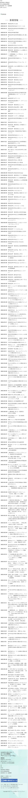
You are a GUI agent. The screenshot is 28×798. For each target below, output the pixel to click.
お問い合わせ (3, 7)
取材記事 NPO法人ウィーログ (15, 239)
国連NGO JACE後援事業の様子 (16, 401)
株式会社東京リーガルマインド (7, 761)
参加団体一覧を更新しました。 (16, 348)
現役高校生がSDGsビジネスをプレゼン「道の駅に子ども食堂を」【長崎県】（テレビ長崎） (17, 684)
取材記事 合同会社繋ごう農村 (15, 107)
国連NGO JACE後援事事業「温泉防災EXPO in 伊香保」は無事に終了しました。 (17, 386)
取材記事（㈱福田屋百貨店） (15, 277)
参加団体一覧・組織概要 (6, 5)
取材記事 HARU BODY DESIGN (16, 188)
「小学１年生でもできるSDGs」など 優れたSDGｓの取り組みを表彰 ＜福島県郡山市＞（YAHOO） (18, 670)
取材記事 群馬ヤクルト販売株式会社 (17, 177)
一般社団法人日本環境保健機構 (7, 762)
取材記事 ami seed (13, 23)
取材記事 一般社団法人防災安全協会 (17, 212)
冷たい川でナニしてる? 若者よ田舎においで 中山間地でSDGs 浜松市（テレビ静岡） (17, 581)
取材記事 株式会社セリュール (15, 135)
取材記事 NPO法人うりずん (15, 122)
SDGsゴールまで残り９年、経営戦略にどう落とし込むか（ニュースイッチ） (17, 699)
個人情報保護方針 (5, 777)
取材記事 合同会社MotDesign (15, 173)
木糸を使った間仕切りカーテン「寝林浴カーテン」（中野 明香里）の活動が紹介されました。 (17, 528)
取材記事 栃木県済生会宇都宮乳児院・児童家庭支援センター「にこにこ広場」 (17, 94)
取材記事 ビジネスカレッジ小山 (16, 205)
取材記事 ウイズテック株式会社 (16, 116)
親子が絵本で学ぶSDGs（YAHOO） (17, 730)
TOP (1, 1)
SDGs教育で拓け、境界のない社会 (16, 631)
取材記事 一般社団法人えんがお (16, 128)
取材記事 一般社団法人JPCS (15, 254)
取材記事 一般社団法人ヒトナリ (16, 104)
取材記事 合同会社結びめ (14, 203)
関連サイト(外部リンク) (6, 776)
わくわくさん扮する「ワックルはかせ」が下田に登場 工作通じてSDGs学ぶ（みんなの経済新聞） (17, 466)
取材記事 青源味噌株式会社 (15, 70)
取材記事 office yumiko (14, 82)
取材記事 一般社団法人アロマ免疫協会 (17, 175)
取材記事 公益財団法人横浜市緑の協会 (17, 47)
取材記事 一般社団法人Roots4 (15, 75)
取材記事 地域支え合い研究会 (15, 162)
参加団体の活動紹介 (5, 2)
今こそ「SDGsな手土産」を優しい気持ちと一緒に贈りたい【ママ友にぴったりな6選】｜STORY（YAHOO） (17, 570)
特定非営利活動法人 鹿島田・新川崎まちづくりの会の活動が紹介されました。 (17, 377)
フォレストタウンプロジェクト (16, 740)
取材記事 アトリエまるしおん (15, 229)
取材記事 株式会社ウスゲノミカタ (16, 26)
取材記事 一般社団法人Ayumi (15, 79)
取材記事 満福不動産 (13, 32)
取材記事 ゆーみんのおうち (15, 190)
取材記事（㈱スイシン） (14, 283)
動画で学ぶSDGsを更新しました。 (16, 394)
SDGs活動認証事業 (4, 4)
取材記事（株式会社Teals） (15, 274)
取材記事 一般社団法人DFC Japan (16, 197)
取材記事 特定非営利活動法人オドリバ (17, 39)
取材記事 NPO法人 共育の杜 (15, 160)
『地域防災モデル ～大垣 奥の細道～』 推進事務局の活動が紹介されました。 (17, 488)
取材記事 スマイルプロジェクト (16, 113)
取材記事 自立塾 (12, 226)
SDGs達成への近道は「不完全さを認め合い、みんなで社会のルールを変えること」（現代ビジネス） (17, 690)
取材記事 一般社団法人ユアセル (16, 72)
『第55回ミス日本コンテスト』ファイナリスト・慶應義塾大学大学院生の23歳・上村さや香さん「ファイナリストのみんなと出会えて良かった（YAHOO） (17, 597)
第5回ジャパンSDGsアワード (15, 703)
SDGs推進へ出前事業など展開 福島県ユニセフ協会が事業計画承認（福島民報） (17, 665)
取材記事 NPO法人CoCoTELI (15, 45)
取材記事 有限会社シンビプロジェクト (17, 153)
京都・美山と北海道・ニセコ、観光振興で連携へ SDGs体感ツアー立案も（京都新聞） (17, 576)
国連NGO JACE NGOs (6, 759)
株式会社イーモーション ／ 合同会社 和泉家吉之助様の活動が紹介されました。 (17, 647)
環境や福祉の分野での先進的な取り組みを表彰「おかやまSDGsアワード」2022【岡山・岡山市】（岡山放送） (17, 619)
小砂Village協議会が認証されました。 (17, 342)
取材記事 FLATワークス (14, 98)
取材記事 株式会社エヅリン (15, 77)
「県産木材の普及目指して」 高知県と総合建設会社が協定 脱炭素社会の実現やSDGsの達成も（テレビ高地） (17, 501)
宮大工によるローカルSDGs (15, 743)
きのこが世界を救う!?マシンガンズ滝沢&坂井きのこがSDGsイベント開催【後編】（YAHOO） (17, 550)
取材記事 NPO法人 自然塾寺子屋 (16, 260)
